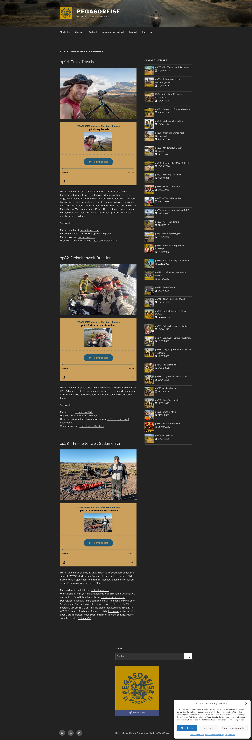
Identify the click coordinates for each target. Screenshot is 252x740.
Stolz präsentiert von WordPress (154, 733)
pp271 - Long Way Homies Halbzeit (171, 376)
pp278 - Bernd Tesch (165, 287)
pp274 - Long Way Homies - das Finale (173, 338)
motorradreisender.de (113, 597)
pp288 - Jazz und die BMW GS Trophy (172, 163)
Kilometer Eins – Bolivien (84, 415)
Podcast (93, 32)
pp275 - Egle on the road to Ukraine (171, 326)
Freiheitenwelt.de (89, 230)
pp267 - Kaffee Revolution (167, 423)
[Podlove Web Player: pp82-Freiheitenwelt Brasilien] (98, 349)
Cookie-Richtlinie (197, 735)
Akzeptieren (187, 728)
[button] (246, 703)
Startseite (65, 32)
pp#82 (109, 233)
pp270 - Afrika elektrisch (166, 388)
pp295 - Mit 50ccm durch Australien (172, 67)
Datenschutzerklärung (214, 735)
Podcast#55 (84, 618)
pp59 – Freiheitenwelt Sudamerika (90, 443)
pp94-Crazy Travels (77, 61)
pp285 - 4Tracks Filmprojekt (168, 198)
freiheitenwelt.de (84, 412)
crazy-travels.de (86, 237)
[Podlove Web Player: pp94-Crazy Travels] (98, 153)
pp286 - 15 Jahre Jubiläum (167, 186)
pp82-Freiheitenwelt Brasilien (85, 258)
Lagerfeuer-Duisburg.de (104, 240)
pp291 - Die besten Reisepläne (169, 121)
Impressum (230, 735)
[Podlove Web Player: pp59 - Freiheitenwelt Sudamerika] (98, 534)
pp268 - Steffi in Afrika (165, 412)
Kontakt (133, 32)
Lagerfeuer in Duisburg (91, 426)
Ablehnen (209, 728)
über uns (79, 32)
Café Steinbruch (101, 607)
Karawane (113, 611)
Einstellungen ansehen (234, 728)
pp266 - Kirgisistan (164, 435)
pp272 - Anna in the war (166, 364)
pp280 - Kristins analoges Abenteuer (172, 260)
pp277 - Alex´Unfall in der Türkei (170, 299)
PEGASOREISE (98, 11)
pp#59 (96, 233)
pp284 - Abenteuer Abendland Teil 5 (172, 210)
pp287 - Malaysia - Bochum (168, 174)
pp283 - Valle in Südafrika (167, 222)
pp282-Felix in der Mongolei (168, 233)
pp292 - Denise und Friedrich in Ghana (172, 109)
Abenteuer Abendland (113, 32)
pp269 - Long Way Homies (167, 400)
